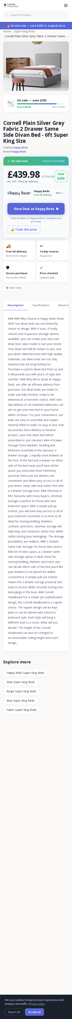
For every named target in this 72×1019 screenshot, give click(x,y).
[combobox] (36, 15)
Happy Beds (20, 147)
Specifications (40, 305)
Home (7, 31)
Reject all (14, 1012)
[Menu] (66, 5)
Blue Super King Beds (21, 700)
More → (60, 192)
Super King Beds (24, 31)
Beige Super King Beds (21, 691)
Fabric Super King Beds (22, 710)
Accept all (34, 1012)
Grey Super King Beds (21, 682)
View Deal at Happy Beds (34, 209)
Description (16, 305)
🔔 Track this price (24, 229)
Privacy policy (36, 1004)
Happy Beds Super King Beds (25, 673)
